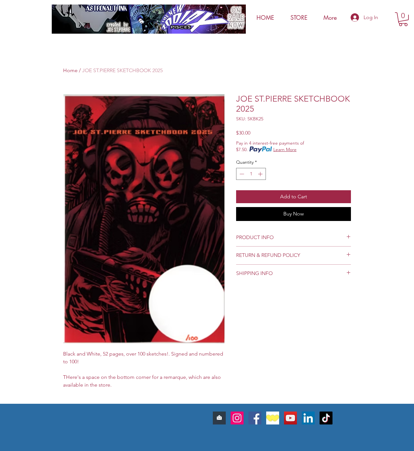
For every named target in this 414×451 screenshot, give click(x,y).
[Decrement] (241, 174)
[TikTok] (326, 418)
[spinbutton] (251, 174)
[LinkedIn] (308, 418)
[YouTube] (290, 418)
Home (70, 70)
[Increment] (261, 174)
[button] (403, 19)
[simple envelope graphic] (219, 418)
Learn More (285, 149)
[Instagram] (237, 418)
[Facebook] (254, 418)
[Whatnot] (272, 418)
